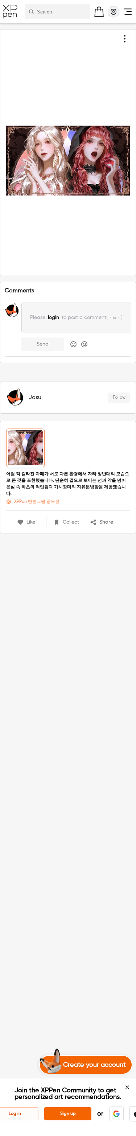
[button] (110, 522)
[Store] (99, 11)
